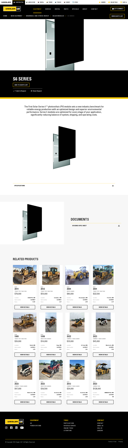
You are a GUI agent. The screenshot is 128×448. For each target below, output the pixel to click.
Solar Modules (58, 16)
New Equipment (16, 16)
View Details (24, 307)
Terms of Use (112, 441)
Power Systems (35, 426)
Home (5, 16)
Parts (66, 9)
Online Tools (68, 428)
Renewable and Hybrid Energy (37, 16)
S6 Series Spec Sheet (79, 225)
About (85, 9)
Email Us (100, 426)
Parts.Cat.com (69, 423)
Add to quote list (21, 85)
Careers (100, 430)
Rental (57, 9)
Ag (31, 423)
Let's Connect (118, 9)
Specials (75, 9)
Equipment (37, 9)
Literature (68, 430)
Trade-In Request (20, 91)
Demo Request (37, 91)
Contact (94, 9)
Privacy (120, 441)
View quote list (117, 16)
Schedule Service (70, 426)
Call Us (99, 428)
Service (48, 9)
